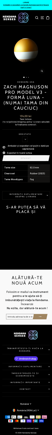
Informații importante (25, 382)
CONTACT (25, 389)
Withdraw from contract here (26, 428)
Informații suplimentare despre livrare (26, 195)
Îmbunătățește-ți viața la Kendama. (25, 349)
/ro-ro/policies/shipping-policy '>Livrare (22, 122)
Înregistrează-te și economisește (25, 374)
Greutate (25, 134)
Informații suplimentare (25, 366)
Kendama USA (26, 82)
